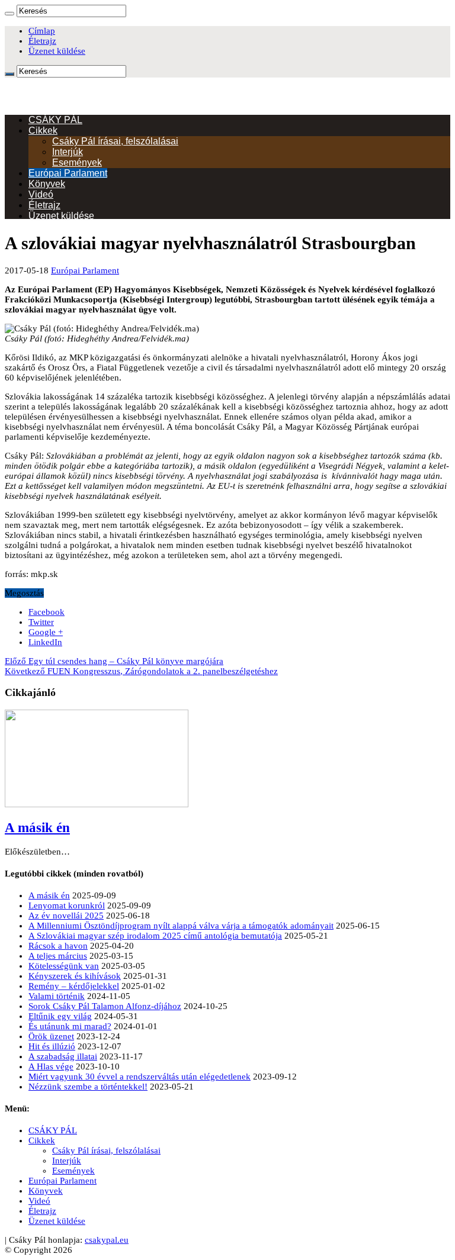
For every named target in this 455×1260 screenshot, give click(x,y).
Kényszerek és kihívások (74, 976)
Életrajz (42, 41)
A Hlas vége (50, 1066)
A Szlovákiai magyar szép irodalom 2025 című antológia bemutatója (155, 935)
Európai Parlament (67, 173)
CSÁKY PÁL (55, 120)
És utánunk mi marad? (69, 1026)
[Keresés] (9, 13)
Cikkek (42, 130)
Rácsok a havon (58, 945)
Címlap (41, 31)
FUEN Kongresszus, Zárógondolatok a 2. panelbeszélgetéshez (141, 671)
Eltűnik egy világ (60, 1016)
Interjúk (67, 152)
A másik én (37, 827)
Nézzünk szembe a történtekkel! (88, 1086)
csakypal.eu (107, 1240)
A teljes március (57, 956)
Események (77, 162)
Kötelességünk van (63, 966)
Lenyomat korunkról (66, 905)
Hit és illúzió (51, 1046)
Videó (40, 194)
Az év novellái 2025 (66, 915)
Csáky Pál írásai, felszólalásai (115, 141)
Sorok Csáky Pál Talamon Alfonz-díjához (104, 1006)
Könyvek (46, 184)
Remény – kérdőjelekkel (73, 986)
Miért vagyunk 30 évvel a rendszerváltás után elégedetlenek (139, 1076)
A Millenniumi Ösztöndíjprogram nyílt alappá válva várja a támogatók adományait (181, 925)
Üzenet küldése (56, 51)
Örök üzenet (51, 1036)
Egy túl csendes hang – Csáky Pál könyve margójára (114, 661)
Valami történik (56, 996)
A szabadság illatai (62, 1056)
